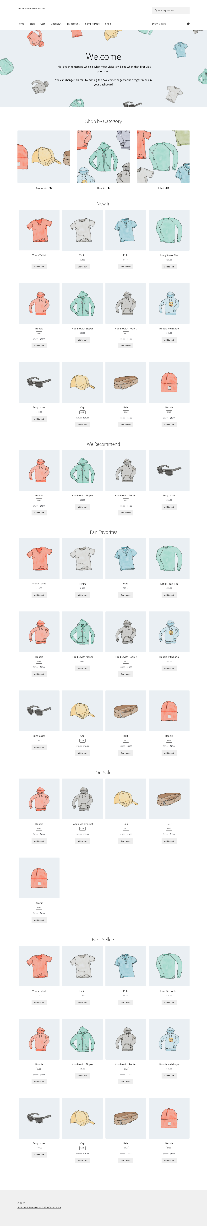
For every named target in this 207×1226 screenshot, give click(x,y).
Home (20, 23)
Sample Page (92, 23)
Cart (42, 23)
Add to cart (39, 266)
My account (73, 23)
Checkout (56, 23)
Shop (108, 23)
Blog (32, 23)
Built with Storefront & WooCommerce (39, 1207)
